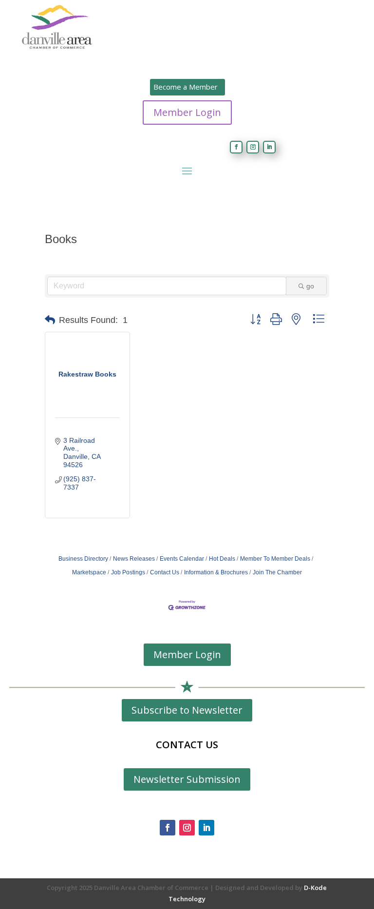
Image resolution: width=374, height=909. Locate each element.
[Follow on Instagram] (252, 147)
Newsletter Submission (187, 779)
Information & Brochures (216, 572)
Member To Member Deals (275, 558)
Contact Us (164, 572)
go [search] (310, 286)
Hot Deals (222, 558)
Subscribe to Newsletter (187, 710)
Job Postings (128, 572)
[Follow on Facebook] (236, 147)
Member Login (187, 112)
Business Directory (83, 558)
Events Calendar (182, 558)
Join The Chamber (277, 572)
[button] (50, 320)
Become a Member (185, 87)
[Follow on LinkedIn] (269, 147)
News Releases (134, 558)
